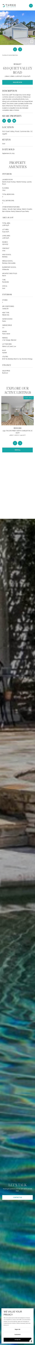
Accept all (17, 1339)
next (20, 49)
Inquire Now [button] (17, 82)
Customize (17, 1334)
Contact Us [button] (17, 1197)
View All (18, 450)
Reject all (17, 1329)
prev (15, 49)
